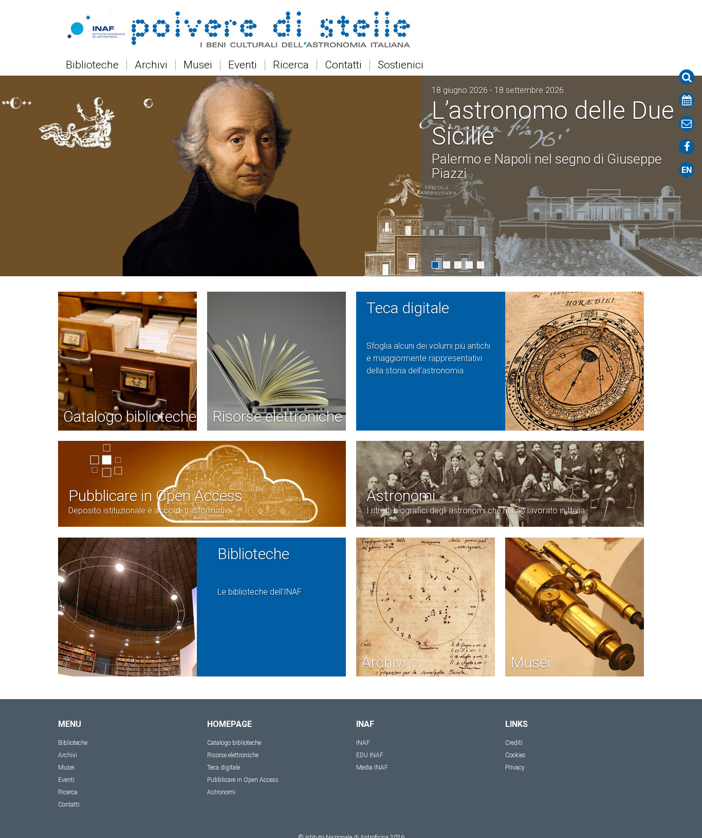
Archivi (151, 65)
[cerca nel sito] (686, 77)
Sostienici (400, 65)
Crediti (514, 742)
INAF (363, 742)
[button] (435, 265)
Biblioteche (92, 65)
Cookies (515, 755)
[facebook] (686, 146)
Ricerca (291, 65)
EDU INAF (369, 755)
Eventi (242, 65)
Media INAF (372, 767)
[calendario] (686, 100)
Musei (197, 65)
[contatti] (686, 123)
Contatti (343, 65)
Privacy (515, 767)
